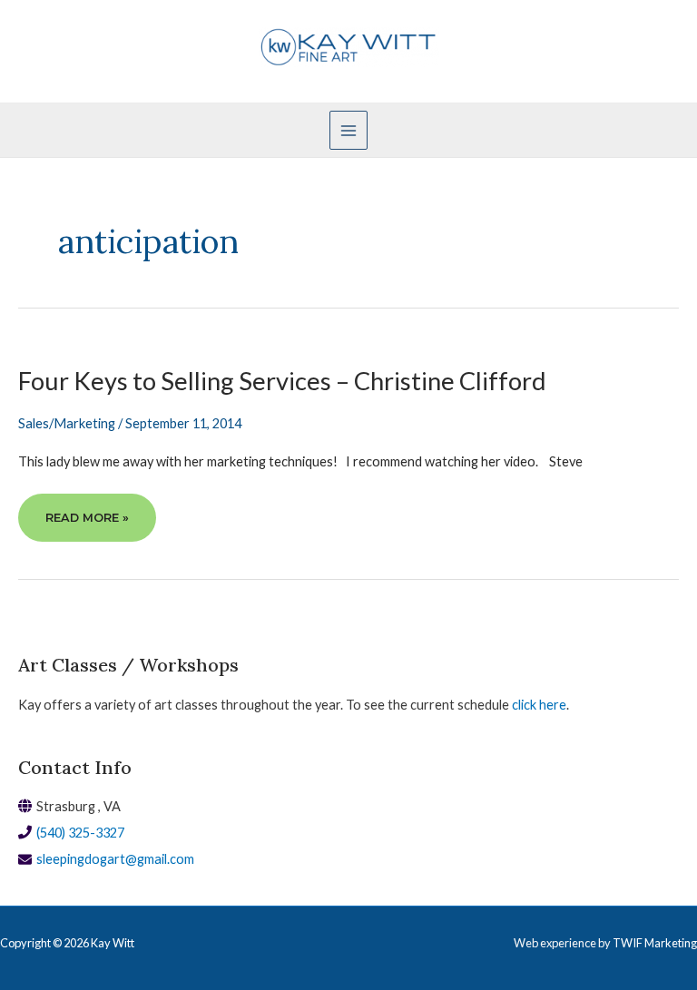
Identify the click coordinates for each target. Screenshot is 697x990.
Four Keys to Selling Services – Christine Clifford (282, 381)
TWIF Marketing (655, 943)
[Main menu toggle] (348, 130)
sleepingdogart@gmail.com (115, 859)
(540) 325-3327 (80, 832)
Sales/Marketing (66, 423)
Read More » (86, 526)
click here (539, 704)
